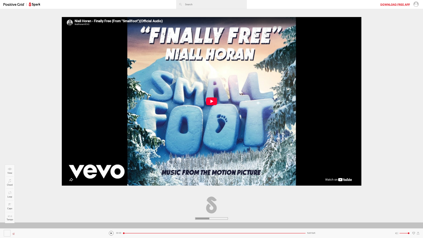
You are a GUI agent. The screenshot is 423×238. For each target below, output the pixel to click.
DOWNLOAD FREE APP (395, 4)
